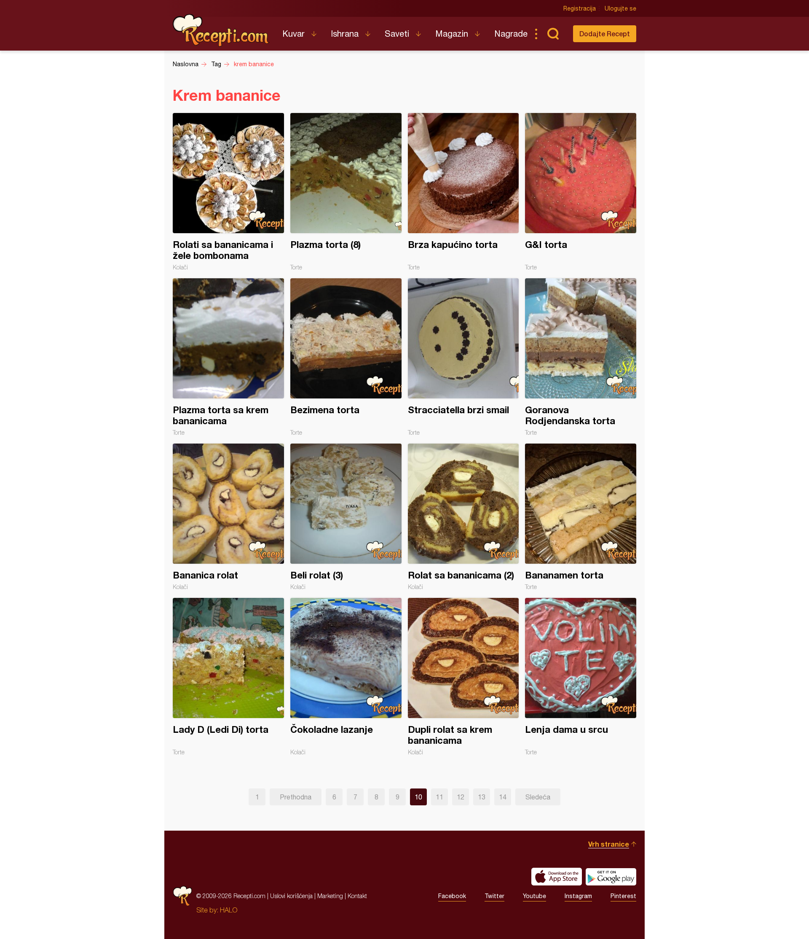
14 (502, 797)
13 (481, 797)
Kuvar (293, 33)
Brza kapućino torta (463, 192)
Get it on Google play (611, 876)
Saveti (397, 33)
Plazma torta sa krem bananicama (228, 357)
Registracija (579, 8)
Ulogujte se (620, 8)
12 (460, 797)
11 (439, 797)
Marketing (330, 895)
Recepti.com (221, 30)
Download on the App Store (556, 876)
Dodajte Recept (604, 34)
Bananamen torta (580, 517)
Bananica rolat (228, 517)
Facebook (452, 896)
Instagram (578, 896)
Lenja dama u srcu (580, 677)
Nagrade (511, 33)
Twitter (494, 896)
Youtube (534, 896)
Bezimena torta (346, 357)
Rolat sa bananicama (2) (463, 517)
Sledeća (537, 797)
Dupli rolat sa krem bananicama (463, 677)
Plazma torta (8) (346, 192)
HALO (228, 910)
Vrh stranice (608, 844)
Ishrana (345, 33)
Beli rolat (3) (346, 517)
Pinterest (623, 896)
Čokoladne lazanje (346, 677)
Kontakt (357, 895)
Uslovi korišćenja (291, 895)
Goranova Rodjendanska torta (580, 357)
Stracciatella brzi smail (463, 357)
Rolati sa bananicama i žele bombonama (228, 192)
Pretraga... (553, 34)
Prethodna (295, 797)
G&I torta (580, 192)
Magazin (451, 33)
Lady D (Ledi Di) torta (228, 677)
